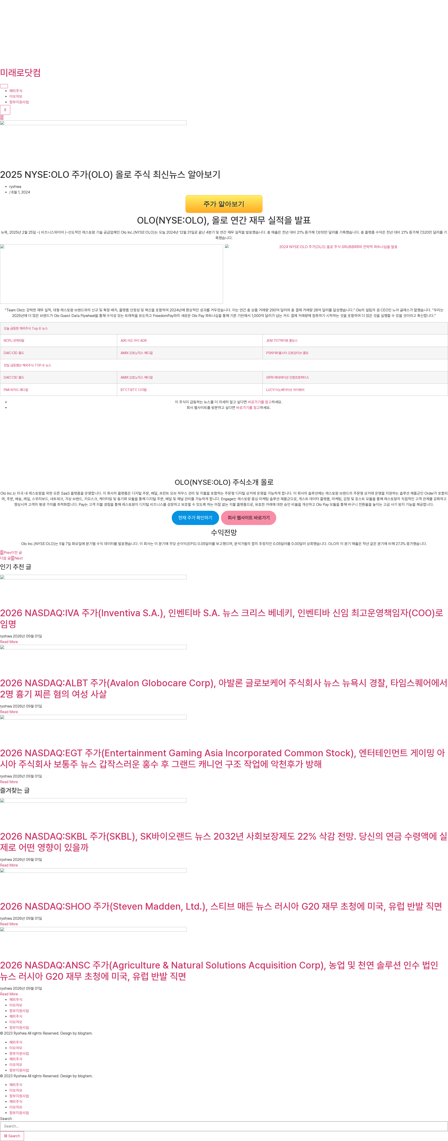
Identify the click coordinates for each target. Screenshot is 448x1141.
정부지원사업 (19, 102)
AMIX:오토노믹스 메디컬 (137, 353)
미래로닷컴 (20, 72)
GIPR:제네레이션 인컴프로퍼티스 (287, 377)
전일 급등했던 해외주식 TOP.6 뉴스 (27, 365)
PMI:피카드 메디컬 (16, 390)
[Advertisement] (140, 32)
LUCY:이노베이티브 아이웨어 (285, 390)
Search (6, 1119)
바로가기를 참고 (260, 402)
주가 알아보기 (224, 204)
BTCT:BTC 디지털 (134, 390)
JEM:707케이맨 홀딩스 (282, 340)
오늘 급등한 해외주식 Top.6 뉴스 (26, 328)
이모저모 (15, 96)
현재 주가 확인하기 (195, 518)
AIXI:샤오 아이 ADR (134, 340)
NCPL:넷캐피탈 (14, 340)
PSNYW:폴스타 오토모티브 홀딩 (287, 353)
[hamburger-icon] (4, 86)
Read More (9, 642)
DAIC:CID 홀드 (14, 353)
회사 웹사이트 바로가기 (249, 518)
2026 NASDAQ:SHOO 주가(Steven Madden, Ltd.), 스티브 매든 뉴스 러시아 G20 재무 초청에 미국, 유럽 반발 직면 (221, 906)
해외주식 (15, 91)
